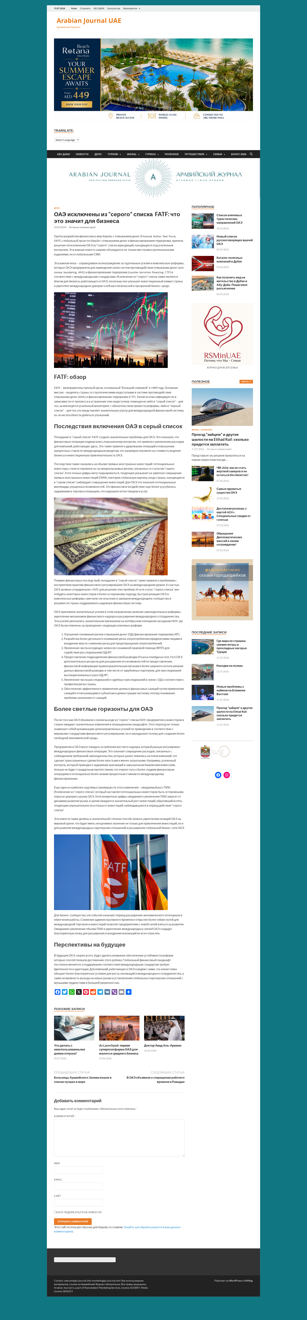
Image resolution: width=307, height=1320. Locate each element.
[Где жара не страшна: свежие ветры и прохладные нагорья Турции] (203, 641)
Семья (217, 154)
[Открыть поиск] (251, 154)
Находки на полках (229, 665)
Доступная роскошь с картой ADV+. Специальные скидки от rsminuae (234, 514)
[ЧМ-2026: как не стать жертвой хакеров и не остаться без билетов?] (203, 468)
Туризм (113, 154)
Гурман (150, 154)
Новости (82, 154)
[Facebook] (218, 775)
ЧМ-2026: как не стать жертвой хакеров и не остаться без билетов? (232, 471)
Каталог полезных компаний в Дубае (230, 259)
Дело (98, 154)
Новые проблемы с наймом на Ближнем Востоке (231, 690)
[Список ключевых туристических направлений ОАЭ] (203, 215)
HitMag (248, 1280)
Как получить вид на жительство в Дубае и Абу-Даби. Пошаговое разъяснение (232, 283)
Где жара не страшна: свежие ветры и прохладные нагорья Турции (232, 646)
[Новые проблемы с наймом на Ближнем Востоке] (203, 687)
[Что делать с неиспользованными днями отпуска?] (74, 1029)
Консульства (113, 8)
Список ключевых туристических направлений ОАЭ (229, 218)
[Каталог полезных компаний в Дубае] (203, 258)
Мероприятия (130, 8)
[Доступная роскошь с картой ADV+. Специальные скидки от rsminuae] (203, 508)
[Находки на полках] (203, 666)
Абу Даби (63, 154)
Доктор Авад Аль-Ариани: (163, 1045)
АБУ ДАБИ (99, 8)
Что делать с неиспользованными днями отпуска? (69, 1049)
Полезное (172, 154)
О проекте (85, 8)
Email (58, 1179)
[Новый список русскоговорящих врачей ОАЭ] (203, 236)
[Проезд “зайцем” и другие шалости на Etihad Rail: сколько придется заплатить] (222, 390)
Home (74, 8)
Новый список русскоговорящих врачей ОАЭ (235, 240)
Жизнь (131, 154)
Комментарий (65, 1116)
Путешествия (194, 154)
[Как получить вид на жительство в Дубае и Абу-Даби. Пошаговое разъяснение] (203, 277)
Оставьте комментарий (82, 227)
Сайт (57, 1196)
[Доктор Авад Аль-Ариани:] (164, 1029)
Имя (57, 1163)
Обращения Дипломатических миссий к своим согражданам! (229, 539)
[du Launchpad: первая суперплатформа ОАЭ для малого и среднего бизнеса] (119, 1029)
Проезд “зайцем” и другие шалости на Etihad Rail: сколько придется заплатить (220, 439)
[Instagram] (226, 775)
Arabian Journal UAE (89, 20)
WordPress (235, 1280)
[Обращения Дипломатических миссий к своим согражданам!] (203, 533)
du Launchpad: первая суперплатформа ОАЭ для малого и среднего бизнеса (118, 1049)
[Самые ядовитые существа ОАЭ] (203, 489)
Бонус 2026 (238, 154)
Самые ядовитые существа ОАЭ (229, 490)
